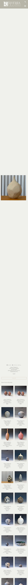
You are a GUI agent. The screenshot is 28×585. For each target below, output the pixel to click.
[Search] (25, 2)
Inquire (14, 378)
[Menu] (25, 6)
